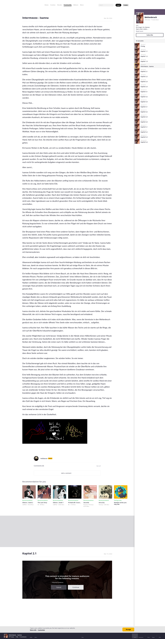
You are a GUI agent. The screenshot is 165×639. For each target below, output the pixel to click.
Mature (75, 5)
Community (68, 5)
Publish (126, 5)
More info (33, 630)
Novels (59, 5)
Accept (128, 629)
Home (46, 5)
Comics (52, 5)
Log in (118, 5)
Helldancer (44, 458)
